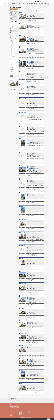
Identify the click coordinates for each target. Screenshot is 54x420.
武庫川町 (32, 73)
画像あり (11, 38)
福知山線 (16, 400)
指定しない (12, 14)
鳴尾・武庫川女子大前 (32, 323)
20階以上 (12, 66)
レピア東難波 (21, 206)
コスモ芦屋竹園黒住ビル (23, 370)
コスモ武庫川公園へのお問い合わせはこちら (31, 81)
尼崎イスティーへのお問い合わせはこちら (31, 392)
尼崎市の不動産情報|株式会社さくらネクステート (16, 404)
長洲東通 (32, 153)
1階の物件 (12, 67)
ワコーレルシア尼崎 (22, 12)
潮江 (31, 194)
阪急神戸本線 (29, 287)
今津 (31, 312)
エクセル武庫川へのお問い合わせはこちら (31, 354)
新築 (14, 14)
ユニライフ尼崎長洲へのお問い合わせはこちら (31, 189)
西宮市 (30, 297)
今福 (31, 127)
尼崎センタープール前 (32, 49)
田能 (15, 399)
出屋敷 (31, 38)
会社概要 (11, 411)
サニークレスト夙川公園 (23, 283)
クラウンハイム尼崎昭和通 (23, 232)
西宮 (31, 262)
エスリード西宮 (21, 258)
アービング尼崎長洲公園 (23, 112)
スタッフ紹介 (29, 412)
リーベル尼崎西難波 (22, 245)
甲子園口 (32, 87)
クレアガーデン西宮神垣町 (23, 333)
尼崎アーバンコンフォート (23, 138)
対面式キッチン (12, 55)
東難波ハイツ (21, 35)
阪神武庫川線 (29, 298)
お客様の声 (29, 413)
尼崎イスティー (21, 383)
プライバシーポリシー (12, 412)
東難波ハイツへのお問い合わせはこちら (31, 43)
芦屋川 (32, 374)
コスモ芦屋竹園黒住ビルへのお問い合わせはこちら (31, 380)
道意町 (31, 48)
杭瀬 (30, 15)
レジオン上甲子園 (22, 308)
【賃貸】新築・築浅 (21, 412)
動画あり (15, 38)
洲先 (31, 299)
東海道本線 (29, 87)
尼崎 (30, 26)
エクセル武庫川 (21, 345)
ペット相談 (12, 41)
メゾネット (12, 46)
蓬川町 (31, 359)
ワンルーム (12, 21)
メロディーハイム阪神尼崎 (23, 98)
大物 (30, 39)
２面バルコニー (12, 50)
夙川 (31, 287)
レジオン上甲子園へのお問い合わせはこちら (31, 317)
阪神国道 (32, 311)
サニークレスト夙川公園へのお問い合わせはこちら (31, 292)
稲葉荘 (31, 86)
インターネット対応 (13, 62)
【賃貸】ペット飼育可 (21, 413)
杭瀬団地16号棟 (22, 271)
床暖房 (12, 58)
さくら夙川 (32, 336)
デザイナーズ (12, 43)
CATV (11, 61)
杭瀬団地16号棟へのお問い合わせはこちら (31, 280)
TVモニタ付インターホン (13, 63)
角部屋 (12, 69)
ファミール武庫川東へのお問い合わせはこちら (31, 56)
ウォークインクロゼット (13, 59)
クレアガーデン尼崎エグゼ (23, 219)
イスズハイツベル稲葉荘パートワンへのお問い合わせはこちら (31, 95)
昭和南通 (32, 166)
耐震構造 (12, 72)
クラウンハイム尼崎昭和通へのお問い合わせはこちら (31, 242)
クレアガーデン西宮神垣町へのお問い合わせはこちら (31, 342)
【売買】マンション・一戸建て (22, 411)
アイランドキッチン (13, 56)
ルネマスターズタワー (22, 192)
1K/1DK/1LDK (16, 21)
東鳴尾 (32, 298)
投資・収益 (20, 414)
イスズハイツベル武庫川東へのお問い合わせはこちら (31, 68)
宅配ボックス (12, 64)
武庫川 (31, 50)
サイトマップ (11, 414)
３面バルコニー (12, 51)
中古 (15, 14)
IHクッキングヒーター (13, 53)
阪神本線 (29, 15)
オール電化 (12, 49)
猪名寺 (15, 401)
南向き (12, 68)
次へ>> (42, 10)
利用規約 (11, 413)
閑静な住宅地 (12, 42)
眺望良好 (12, 45)
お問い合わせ (29, 410)
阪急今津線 (29, 311)
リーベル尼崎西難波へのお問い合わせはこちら (31, 255)
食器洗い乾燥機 (12, 54)
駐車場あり (12, 74)
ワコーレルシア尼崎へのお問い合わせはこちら (31, 20)
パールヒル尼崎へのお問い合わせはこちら (31, 175)
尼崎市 (30, 25)
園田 (17, 401)
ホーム (11, 410)
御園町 (31, 25)
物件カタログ (11, 415)
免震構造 (12, 71)
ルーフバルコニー (13, 48)
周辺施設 (28, 411)
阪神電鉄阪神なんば (30, 169)
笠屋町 (31, 297)
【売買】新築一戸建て (21, 410)
